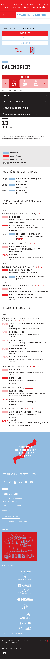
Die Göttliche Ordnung (21, 225)
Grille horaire (18, 50)
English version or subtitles (21, 114)
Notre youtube (31, 482)
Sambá (12, 420)
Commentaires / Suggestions (15, 521)
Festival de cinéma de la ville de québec (31, 15)
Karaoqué (21, 190)
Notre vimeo (26, 482)
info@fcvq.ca (7, 510)
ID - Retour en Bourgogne (30, 276)
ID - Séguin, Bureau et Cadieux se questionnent (29, 235)
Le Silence (14, 217)
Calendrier (25, 33)
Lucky (12, 399)
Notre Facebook (4, 482)
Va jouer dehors (18, 357)
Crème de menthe (18, 348)
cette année (38, 7)
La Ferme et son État (20, 270)
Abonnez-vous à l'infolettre (15, 474)
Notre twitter (9, 482)
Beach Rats (15, 378)
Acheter (41, 214)
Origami (13, 255)
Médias (34, 474)
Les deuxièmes (17, 332)
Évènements (25, 43)
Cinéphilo (21, 184)
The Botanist (16, 340)
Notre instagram (15, 482)
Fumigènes (14, 370)
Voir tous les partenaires (12, 633)
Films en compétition (16, 108)
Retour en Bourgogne (21, 295)
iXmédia (21, 648)
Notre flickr (20, 482)
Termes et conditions (11, 643)
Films (25, 38)
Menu (9, 15)
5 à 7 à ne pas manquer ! (29, 178)
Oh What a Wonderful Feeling (25, 412)
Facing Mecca (16, 391)
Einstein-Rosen (17, 246)
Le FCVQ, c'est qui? (11, 516)
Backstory (15, 289)
